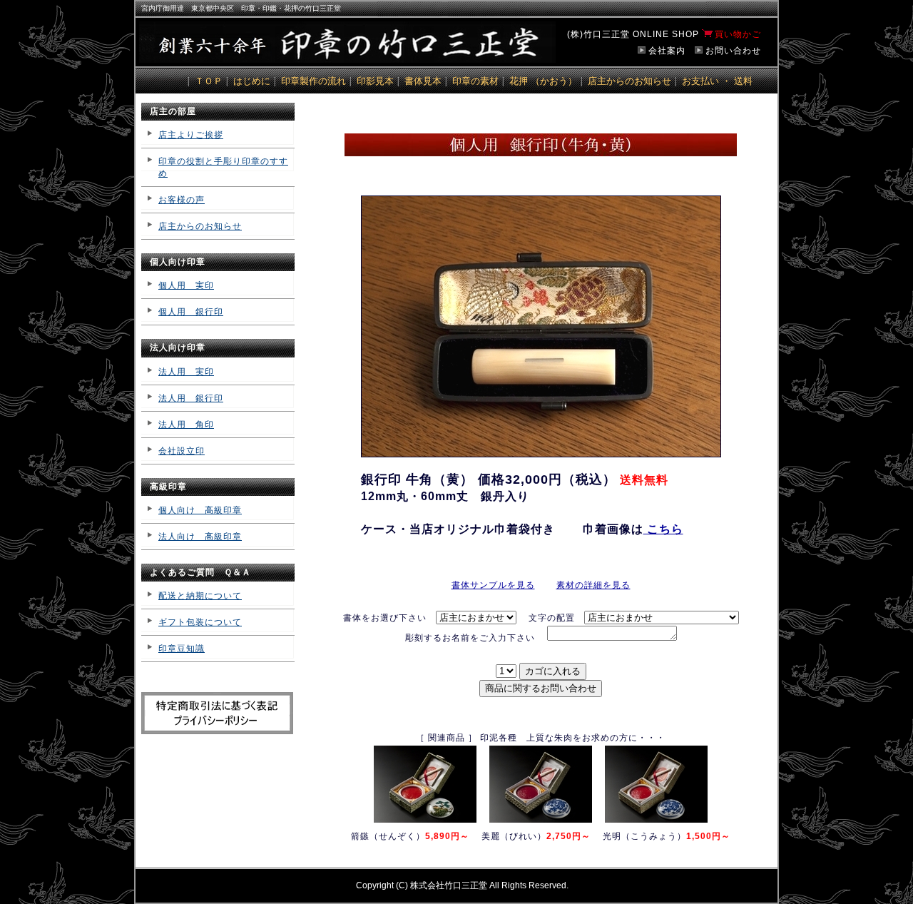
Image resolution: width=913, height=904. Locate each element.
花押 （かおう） (543, 81)
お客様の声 (181, 200)
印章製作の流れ (313, 81)
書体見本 (423, 81)
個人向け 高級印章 (200, 510)
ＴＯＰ (209, 81)
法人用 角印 (186, 425)
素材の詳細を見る (593, 585)
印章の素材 (475, 81)
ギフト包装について (200, 622)
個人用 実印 (186, 285)
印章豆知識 (181, 649)
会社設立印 (181, 451)
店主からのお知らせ (629, 81)
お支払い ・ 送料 (717, 81)
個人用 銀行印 (190, 312)
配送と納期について (200, 596)
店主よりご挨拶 (190, 135)
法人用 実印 (186, 372)
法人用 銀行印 (190, 398)
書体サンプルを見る (493, 585)
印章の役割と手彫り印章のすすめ (223, 167)
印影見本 (375, 81)
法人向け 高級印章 (200, 537)
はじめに (251, 81)
